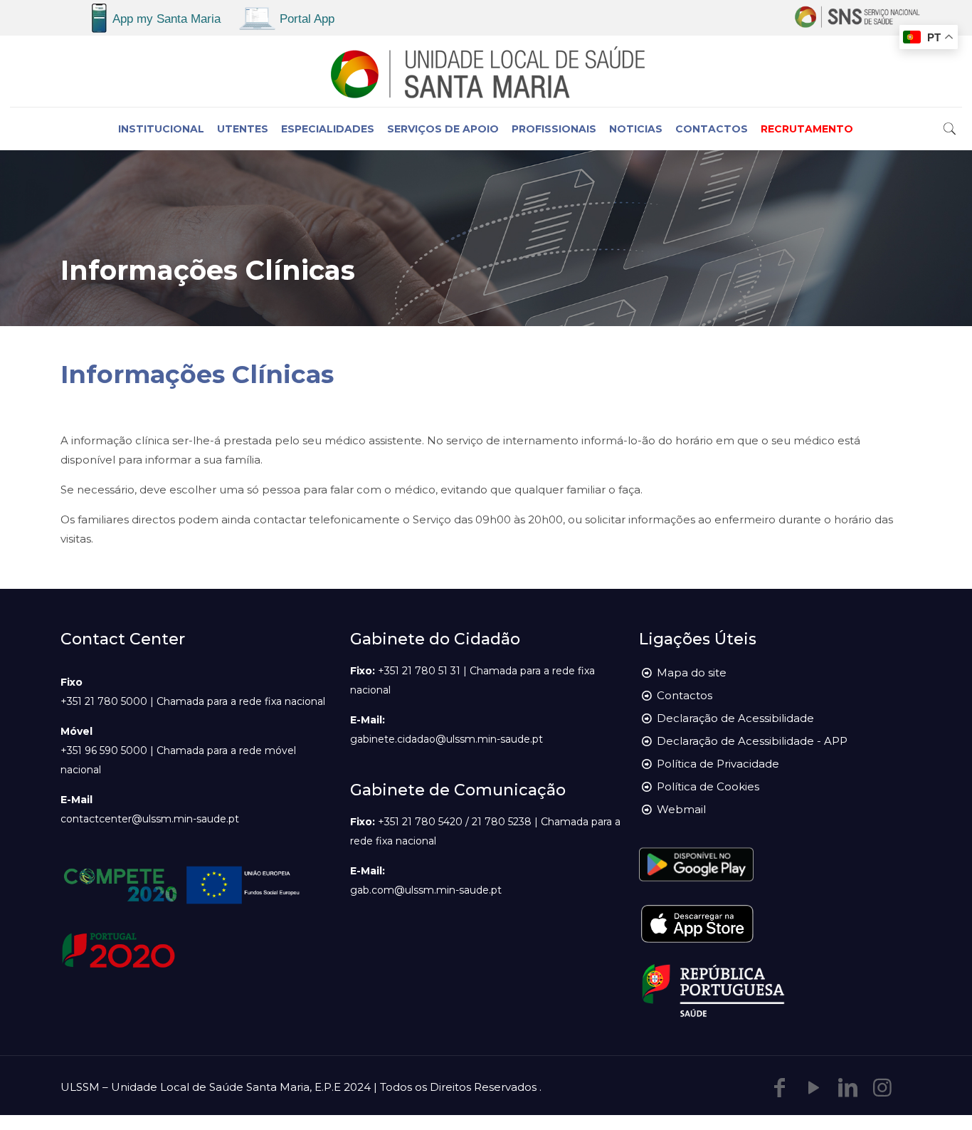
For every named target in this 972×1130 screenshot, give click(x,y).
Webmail (681, 809)
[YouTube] (814, 1087)
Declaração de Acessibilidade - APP (752, 741)
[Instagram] (882, 1087)
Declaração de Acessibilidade (735, 718)
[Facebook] (780, 1087)
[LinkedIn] (848, 1087)
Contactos (684, 695)
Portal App (307, 19)
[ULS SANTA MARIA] (486, 71)
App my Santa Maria (166, 19)
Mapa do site (692, 672)
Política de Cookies (708, 786)
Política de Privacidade (718, 763)
